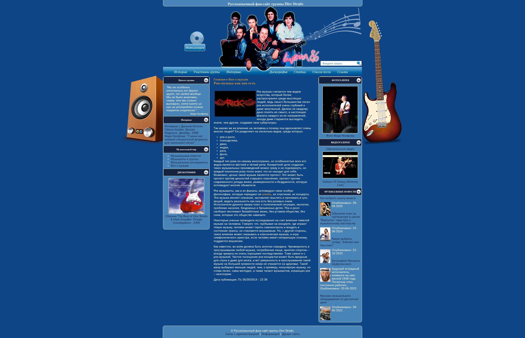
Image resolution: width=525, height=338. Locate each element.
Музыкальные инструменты (189, 162)
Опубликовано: (342, 202)
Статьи (300, 72)
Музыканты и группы (185, 159)
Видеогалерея (340, 142)
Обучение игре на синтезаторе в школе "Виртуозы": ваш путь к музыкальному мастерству (340, 218)
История (180, 72)
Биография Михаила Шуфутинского (346, 262)
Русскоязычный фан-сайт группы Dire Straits (265, 3)
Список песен (321, 72)
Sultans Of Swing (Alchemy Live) (340, 183)
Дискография (278, 72)
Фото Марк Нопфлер (340, 135)
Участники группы (206, 72)
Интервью (233, 72)
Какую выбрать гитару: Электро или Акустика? (339, 242)
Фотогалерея (195, 47)
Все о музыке (180, 165)
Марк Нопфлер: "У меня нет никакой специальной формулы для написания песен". (186, 139)
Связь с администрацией (242, 334)
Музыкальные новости (186, 155)
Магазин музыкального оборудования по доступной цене (339, 299)
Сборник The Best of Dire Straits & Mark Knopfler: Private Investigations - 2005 (186, 219)
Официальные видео (340, 148)
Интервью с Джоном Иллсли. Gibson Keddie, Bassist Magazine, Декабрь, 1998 (184, 129)
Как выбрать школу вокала (338, 198)
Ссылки (342, 72)
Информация (270, 334)
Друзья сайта (291, 334)
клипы (266, 194)
